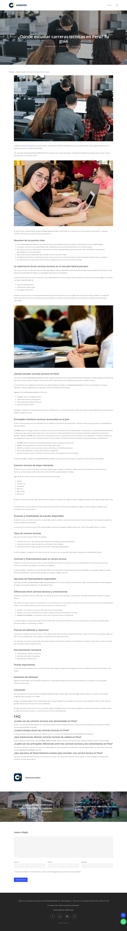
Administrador (52, 46)
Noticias (109, 5)
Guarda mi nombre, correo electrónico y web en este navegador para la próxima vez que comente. (48, 872)
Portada (11, 72)
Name (16, 862)
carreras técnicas (27, 146)
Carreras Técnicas (63, 29)
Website (84, 862)
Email (50, 862)
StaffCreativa (69, 910)
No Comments (76, 46)
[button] (123, 922)
